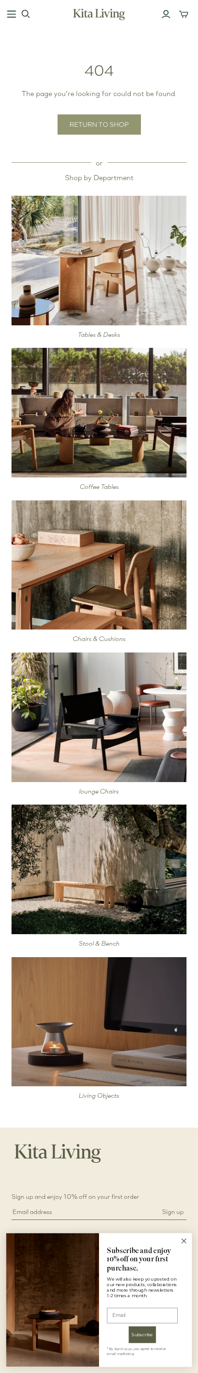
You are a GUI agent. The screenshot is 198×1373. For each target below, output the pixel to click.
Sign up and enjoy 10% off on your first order (75, 1196)
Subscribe (142, 1335)
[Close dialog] (184, 1241)
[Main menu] (11, 14)
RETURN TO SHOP (99, 124)
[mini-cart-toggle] (183, 14)
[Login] (166, 14)
